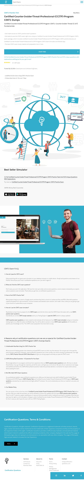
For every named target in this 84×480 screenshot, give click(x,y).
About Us (39, 461)
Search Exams (17, 2)
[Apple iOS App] (9, 195)
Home (5, 5)
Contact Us (26, 463)
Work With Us (40, 465)
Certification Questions (13, 470)
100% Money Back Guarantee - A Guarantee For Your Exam (22, 358)
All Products (26, 461)
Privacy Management (53, 467)
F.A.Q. (38, 463)
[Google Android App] (21, 195)
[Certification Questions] (6, 2)
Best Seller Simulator (15, 169)
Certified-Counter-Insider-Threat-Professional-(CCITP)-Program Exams (26, 5)
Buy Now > (76, 12)
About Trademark (54, 470)
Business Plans (27, 465)
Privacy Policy (53, 463)
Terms (8, 444)
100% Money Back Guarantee (13, 188)
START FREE (42, 52)
